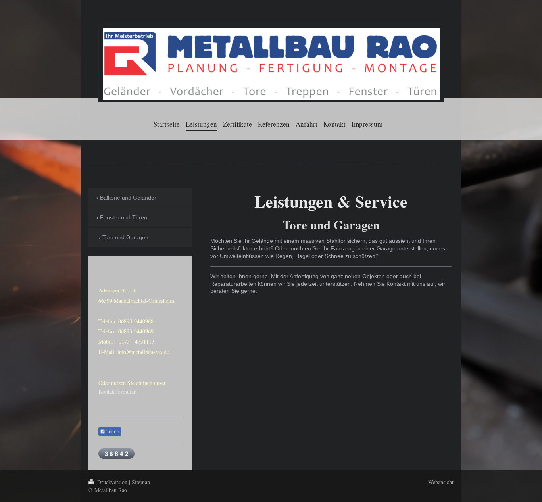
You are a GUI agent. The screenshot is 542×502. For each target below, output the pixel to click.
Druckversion (112, 482)
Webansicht (441, 482)
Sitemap (141, 482)
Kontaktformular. (117, 391)
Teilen (112, 432)
